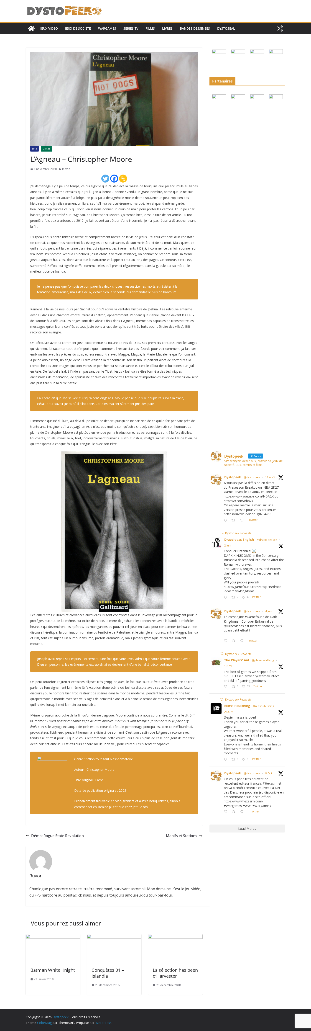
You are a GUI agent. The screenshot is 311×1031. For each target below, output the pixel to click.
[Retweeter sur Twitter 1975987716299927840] (234, 812)
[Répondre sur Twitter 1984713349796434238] (226, 686)
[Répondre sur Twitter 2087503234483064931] (226, 520)
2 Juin (227, 545)
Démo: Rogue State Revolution (57, 835)
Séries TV (130, 28)
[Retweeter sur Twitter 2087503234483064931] (234, 520)
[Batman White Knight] (53, 937)
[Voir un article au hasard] (279, 28)
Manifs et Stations (181, 835)
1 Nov (228, 666)
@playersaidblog (263, 660)
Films (150, 28)
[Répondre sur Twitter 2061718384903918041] (226, 597)
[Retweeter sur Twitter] (221, 533)
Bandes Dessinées (195, 28)
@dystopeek (252, 477)
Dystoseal (226, 28)
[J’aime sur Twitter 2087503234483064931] (243, 520)
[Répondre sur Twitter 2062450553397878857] (226, 641)
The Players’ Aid (236, 660)
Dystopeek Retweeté (238, 533)
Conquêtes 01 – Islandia (108, 973)
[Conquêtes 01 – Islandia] (114, 937)
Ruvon (66, 169)
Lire (34, 148)
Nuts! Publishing (237, 706)
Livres (167, 28)
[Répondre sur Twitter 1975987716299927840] (226, 812)
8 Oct (268, 773)
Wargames (107, 28)
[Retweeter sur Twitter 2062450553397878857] (234, 641)
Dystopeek (232, 477)
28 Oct (228, 712)
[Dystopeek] (31, 28)
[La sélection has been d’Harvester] (175, 937)
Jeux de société (78, 28)
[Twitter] (105, 179)
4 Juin (268, 611)
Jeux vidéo (49, 28)
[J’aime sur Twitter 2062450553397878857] (243, 641)
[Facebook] (114, 179)
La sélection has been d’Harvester (175, 973)
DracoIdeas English (239, 539)
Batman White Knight (52, 970)
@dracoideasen (267, 540)
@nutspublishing (263, 706)
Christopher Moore (101, 769)
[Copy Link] (123, 179)
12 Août (270, 477)
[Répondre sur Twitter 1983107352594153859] (226, 759)
